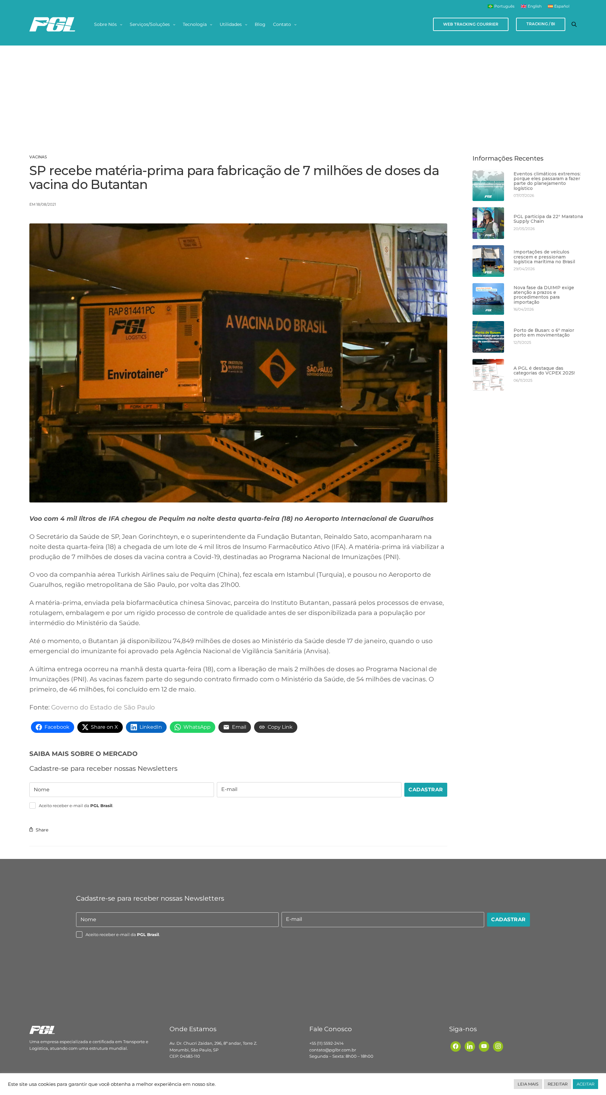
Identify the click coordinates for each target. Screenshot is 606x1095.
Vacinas (38, 157)
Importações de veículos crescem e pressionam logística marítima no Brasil (544, 257)
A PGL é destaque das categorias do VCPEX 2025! (544, 371)
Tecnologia (195, 24)
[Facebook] (455, 1046)
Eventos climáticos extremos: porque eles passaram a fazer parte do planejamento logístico (547, 181)
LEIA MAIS (528, 1083)
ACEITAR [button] (585, 1083)
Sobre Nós (105, 24)
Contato (282, 24)
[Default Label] (470, 1046)
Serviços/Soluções (150, 24)
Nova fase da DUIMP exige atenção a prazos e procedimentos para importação (544, 295)
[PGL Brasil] (52, 24)
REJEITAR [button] (557, 1083)
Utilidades (231, 24)
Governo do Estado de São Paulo (103, 707)
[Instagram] (498, 1046)
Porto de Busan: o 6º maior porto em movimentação (544, 333)
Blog (260, 24)
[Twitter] (484, 1046)
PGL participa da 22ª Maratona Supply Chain (548, 219)
